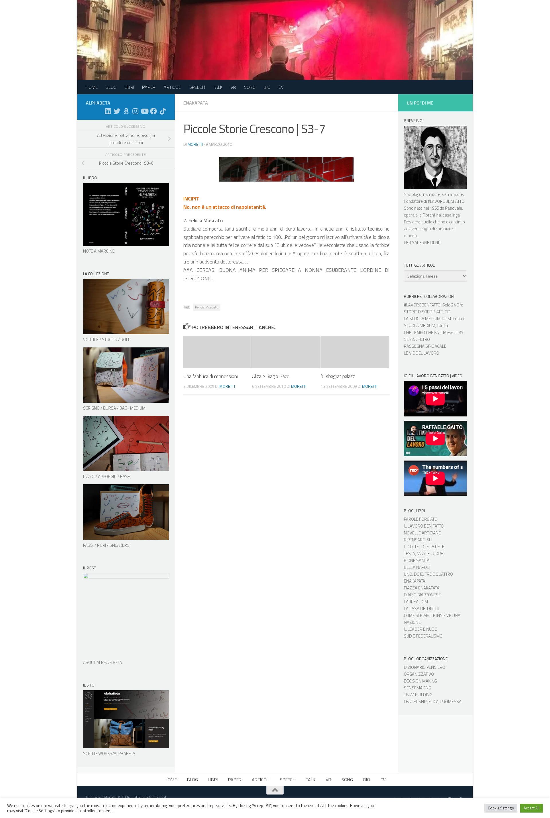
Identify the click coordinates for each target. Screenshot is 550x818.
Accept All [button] (531, 808)
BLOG (111, 87)
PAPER (149, 87)
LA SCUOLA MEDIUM (422, 318)
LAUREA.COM (416, 601)
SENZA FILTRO (417, 339)
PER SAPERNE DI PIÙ (422, 242)
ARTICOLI (172, 87)
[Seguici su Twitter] (116, 111)
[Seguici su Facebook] (153, 111)
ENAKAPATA (414, 581)
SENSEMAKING (417, 688)
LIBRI (129, 87)
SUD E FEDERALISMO (423, 636)
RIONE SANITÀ (416, 560)
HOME (92, 87)
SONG (250, 87)
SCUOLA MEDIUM (419, 325)
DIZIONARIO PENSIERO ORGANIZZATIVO (424, 670)
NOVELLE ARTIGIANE (422, 533)
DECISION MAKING (420, 681)
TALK (218, 87)
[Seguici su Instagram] (135, 111)
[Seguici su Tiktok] (162, 111)
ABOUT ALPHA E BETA (102, 662)
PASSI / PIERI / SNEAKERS (106, 545)
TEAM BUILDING (418, 694)
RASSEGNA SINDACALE (425, 346)
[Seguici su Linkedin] (107, 111)
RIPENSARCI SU (418, 539)
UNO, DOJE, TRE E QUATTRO (428, 574)
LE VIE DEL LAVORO (421, 353)
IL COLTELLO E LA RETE (424, 546)
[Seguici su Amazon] (126, 111)
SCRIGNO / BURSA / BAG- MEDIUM (114, 408)
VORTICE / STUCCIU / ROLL (106, 339)
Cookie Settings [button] (501, 808)
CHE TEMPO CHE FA (421, 332)
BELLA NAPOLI (417, 567)
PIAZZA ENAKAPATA (421, 588)
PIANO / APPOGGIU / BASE (106, 476)
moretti (195, 144)
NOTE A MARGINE (99, 251)
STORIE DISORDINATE (423, 311)
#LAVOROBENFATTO (446, 201)
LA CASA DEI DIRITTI (421, 608)
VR (233, 87)
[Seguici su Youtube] (144, 111)
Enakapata (195, 102)
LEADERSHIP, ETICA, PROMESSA (432, 701)
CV (281, 87)
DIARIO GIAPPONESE (422, 594)
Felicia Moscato (206, 307)
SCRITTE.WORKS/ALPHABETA (109, 753)
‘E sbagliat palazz (338, 376)
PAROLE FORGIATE (420, 519)
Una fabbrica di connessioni (210, 376)
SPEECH (197, 87)
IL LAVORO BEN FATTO (424, 526)
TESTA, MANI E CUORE (423, 553)
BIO (267, 87)
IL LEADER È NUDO (420, 629)
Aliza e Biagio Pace (270, 376)
